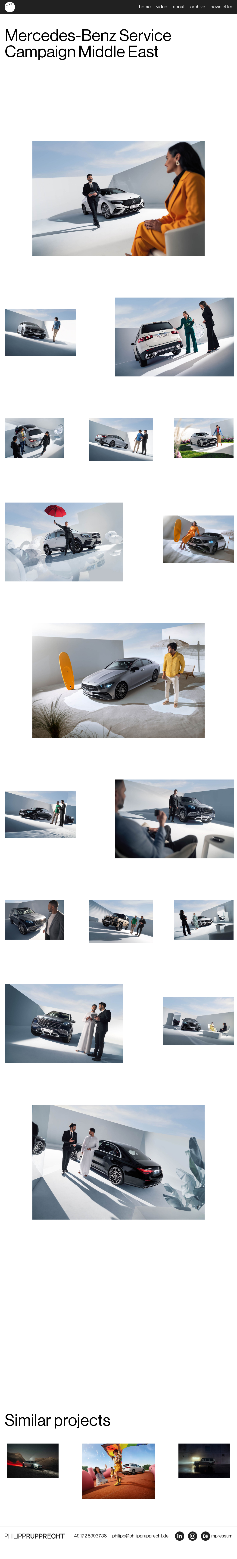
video (161, 7)
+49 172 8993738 (89, 1536)
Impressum (221, 1536)
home (145, 7)
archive (197, 7)
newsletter (221, 7)
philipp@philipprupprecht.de (140, 1536)
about (179, 7)
